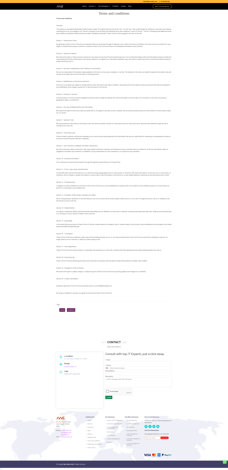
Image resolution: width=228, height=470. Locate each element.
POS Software (131, 427)
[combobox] (107, 368)
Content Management (113, 439)
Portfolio (116, 6)
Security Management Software (133, 444)
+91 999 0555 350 (165, 1)
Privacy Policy (91, 447)
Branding (109, 442)
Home (89, 420)
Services (91, 6)
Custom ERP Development (114, 420)
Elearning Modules (132, 430)
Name (107, 360)
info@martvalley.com (151, 1)
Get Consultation (162, 6)
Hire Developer (103, 6)
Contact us (90, 427)
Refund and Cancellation (94, 444)
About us (90, 424)
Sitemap (89, 434)
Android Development (133, 424)
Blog (129, 6)
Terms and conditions (93, 441)
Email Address (110, 371)
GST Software (111, 435)
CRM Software (111, 432)
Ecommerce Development (114, 424)
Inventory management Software (133, 439)
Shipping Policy (91, 437)
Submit (108, 397)
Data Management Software (132, 434)
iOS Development (132, 420)
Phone (108, 365)
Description (109, 376)
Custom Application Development (112, 428)
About (84, 6)
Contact (123, 6)
